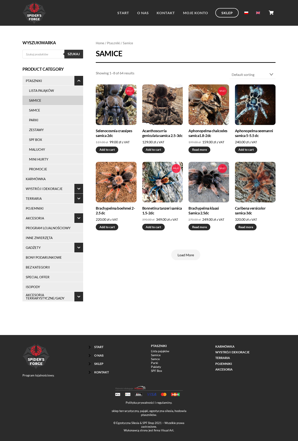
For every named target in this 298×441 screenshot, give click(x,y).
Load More (186, 255)
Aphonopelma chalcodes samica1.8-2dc (207, 133)
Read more (199, 149)
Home (100, 43)
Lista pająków (160, 351)
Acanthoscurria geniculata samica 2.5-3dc (162, 133)
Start (123, 13)
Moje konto (195, 13)
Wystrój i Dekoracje (232, 352)
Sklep (227, 13)
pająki (144, 411)
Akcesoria (224, 369)
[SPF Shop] (34, 21)
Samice (156, 355)
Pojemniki (223, 364)
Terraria (222, 358)
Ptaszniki (113, 43)
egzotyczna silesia (161, 411)
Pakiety (156, 367)
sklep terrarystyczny (125, 411)
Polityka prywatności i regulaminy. (149, 402)
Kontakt (166, 13)
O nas (143, 13)
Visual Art (167, 430)
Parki (154, 363)
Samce (155, 359)
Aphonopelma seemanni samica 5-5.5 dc (254, 133)
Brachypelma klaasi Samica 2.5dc (203, 210)
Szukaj (74, 54)
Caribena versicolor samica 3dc (250, 210)
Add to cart (107, 149)
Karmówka (225, 346)
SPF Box (156, 371)
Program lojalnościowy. (38, 375)
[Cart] (271, 12)
